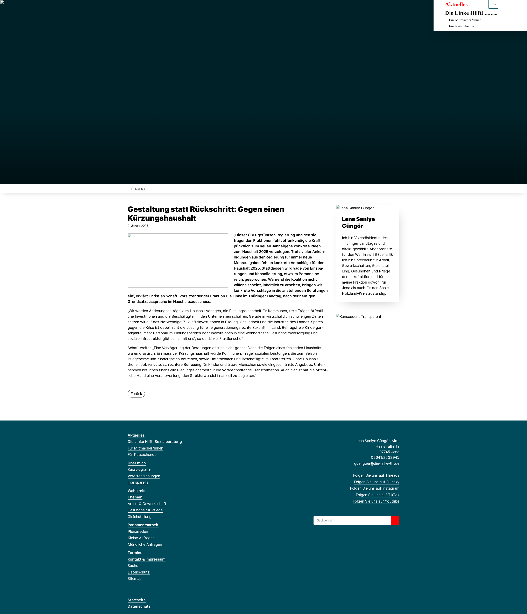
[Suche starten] (395, 520)
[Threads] (130, 9)
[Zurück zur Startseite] (128, 188)
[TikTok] (150, 9)
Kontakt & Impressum (147, 559)
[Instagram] (143, 9)
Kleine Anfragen (141, 538)
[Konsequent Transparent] (358, 316)
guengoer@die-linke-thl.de (376, 463)
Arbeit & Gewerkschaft (147, 504)
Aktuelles (139, 188)
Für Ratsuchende (461, 26)
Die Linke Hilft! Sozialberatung (155, 441)
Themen (135, 497)
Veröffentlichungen (144, 476)
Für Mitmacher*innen (465, 20)
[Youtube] (157, 9)
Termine (135, 552)
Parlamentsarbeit (143, 525)
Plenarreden (138, 531)
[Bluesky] (136, 9)
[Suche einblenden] (506, 8)
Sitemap (134, 578)
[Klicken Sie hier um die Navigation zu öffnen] (518, 8)
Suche (133, 565)
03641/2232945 (385, 457)
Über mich (137, 463)
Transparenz (138, 482)
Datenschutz (139, 572)
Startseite (137, 600)
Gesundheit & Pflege (145, 510)
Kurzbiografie (139, 469)
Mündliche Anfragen (145, 544)
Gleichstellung (140, 516)
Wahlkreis (136, 491)
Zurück (136, 394)
